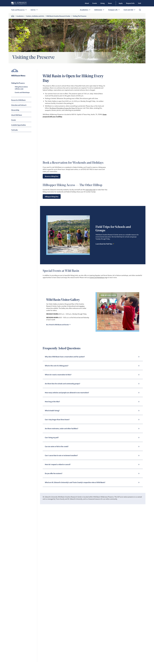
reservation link (90, 190)
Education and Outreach (18, 105)
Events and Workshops (22, 92)
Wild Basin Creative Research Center (58, 16)
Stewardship (15, 110)
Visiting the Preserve (18, 83)
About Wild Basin (16, 115)
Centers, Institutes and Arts (35, 16)
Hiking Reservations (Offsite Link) (21, 88)
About (87, 3)
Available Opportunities (18, 125)
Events (94, 3)
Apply (121, 3)
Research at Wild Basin (18, 100)
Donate (13, 120)
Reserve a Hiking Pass (51, 176)
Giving (102, 3)
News (110, 3)
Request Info (130, 3)
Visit (139, 3)
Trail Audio (14, 130)
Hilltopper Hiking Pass (51, 196)
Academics (20, 16)
